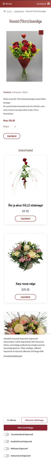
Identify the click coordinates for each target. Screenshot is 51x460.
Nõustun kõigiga (25, 427)
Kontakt (10, 11)
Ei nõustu (11, 420)
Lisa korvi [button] (25, 218)
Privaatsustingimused (13, 356)
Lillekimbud (19, 11)
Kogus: (6, 126)
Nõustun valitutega (34, 420)
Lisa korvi (11, 136)
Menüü (9, 3)
